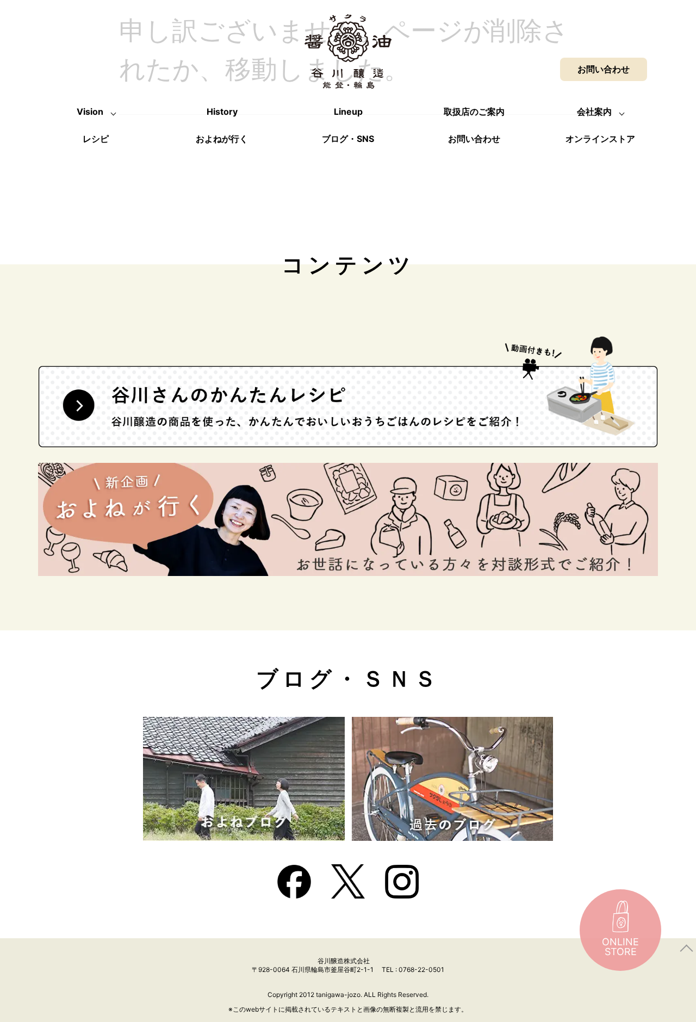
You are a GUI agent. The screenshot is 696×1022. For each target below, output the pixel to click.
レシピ (96, 138)
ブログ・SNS (348, 138)
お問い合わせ (474, 138)
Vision (90, 111)
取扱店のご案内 (474, 111)
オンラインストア (600, 138)
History (222, 111)
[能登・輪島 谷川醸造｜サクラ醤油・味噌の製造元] (347, 80)
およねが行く (222, 138)
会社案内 (594, 111)
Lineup (348, 111)
